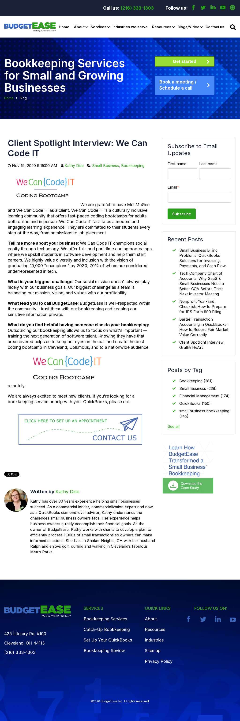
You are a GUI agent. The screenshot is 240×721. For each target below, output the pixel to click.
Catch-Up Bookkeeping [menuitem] (107, 629)
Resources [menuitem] (155, 629)
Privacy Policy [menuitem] (158, 661)
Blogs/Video (188, 27)
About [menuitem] (151, 618)
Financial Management (204, 396)
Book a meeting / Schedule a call (177, 85)
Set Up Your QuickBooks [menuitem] (108, 640)
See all (174, 426)
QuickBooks (195, 403)
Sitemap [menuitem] (153, 650)
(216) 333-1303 (137, 8)
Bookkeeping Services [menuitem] (105, 618)
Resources (161, 27)
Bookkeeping (132, 165)
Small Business (105, 165)
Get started (184, 61)
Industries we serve (130, 27)
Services (98, 27)
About (79, 27)
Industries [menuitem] (154, 640)
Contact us (215, 27)
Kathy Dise (74, 165)
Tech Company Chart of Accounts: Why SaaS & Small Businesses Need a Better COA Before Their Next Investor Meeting (201, 283)
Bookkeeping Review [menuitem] (104, 650)
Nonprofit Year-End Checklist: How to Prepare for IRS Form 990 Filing (202, 306)
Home (64, 27)
